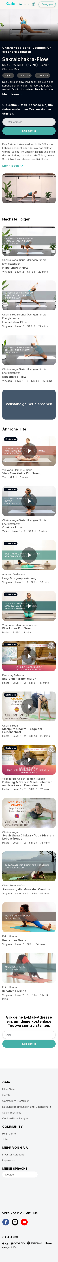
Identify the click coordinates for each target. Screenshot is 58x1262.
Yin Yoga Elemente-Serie (17, 469)
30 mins (45, 582)
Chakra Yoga (10, 725)
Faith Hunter (9, 936)
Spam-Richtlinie (11, 1112)
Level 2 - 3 (22, 893)
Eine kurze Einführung (17, 628)
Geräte (6, 1095)
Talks (5, 531)
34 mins (40, 944)
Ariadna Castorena (13, 574)
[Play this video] (29, 451)
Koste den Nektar (15, 940)
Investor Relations (13, 1154)
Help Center (9, 1133)
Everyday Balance (13, 675)
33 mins (45, 842)
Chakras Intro (12, 527)
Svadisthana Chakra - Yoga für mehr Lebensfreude (28, 837)
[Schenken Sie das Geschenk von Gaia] (33, 4)
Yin (4, 477)
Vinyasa (7, 271)
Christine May (10, 69)
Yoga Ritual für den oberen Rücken (23, 778)
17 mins (44, 682)
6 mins (24, 477)
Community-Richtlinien (16, 1100)
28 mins (45, 735)
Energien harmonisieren (19, 678)
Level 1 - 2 (21, 380)
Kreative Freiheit (14, 991)
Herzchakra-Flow (14, 322)
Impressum (8, 1160)
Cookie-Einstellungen (15, 1118)
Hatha (6, 632)
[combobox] (20, 1174)
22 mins (43, 271)
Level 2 (19, 271)
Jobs (5, 1139)
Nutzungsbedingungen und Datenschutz (26, 1106)
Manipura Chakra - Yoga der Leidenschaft (22, 730)
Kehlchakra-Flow (14, 376)
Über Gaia (8, 1089)
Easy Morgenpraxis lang (19, 578)
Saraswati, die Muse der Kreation (26, 889)
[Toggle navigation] (3, 4)
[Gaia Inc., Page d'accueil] (11, 4)
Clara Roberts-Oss (13, 885)
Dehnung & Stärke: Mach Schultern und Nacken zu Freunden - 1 (27, 783)
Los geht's (29, 130)
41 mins (44, 893)
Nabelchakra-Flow (15, 267)
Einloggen (47, 4)
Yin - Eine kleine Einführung (21, 473)
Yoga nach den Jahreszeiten (20, 625)
